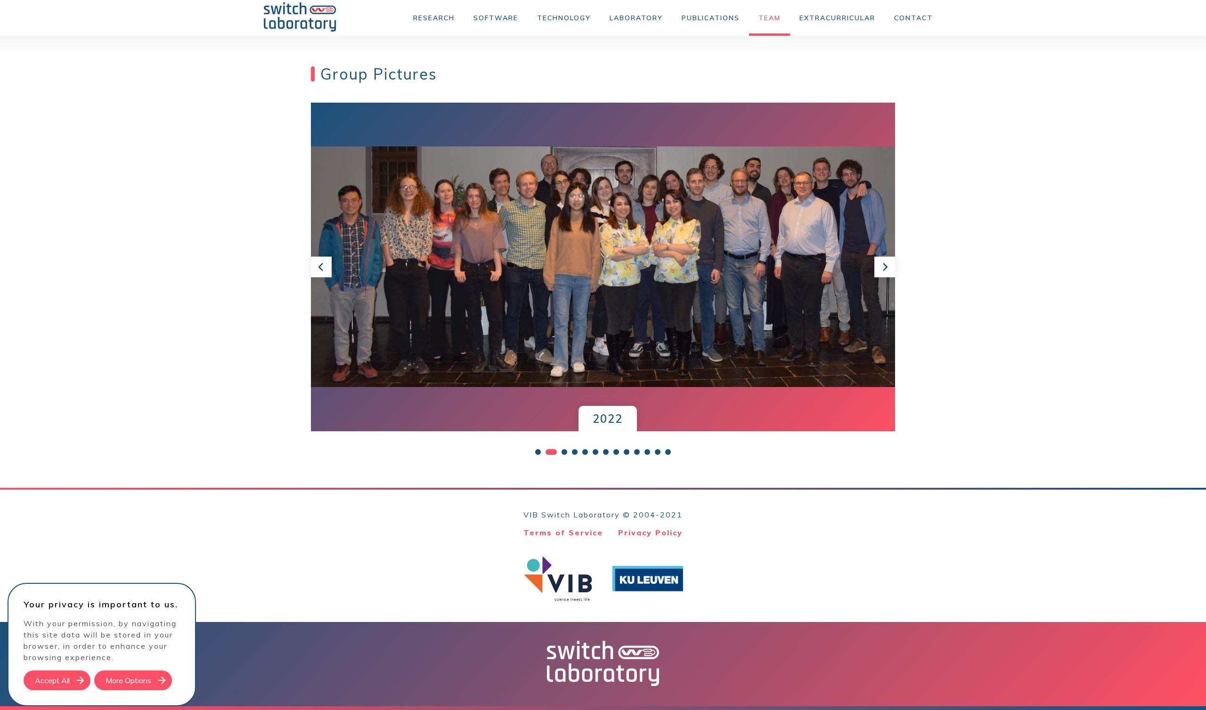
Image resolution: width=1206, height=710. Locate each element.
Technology (564, 18)
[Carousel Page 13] (668, 452)
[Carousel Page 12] (657, 452)
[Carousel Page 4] (575, 452)
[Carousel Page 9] (626, 452)
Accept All (52, 680)
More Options (128, 680)
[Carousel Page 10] (637, 452)
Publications (711, 18)
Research (434, 18)
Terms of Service (563, 532)
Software (495, 18)
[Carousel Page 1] (538, 452)
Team (769, 18)
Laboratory (636, 18)
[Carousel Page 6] (595, 452)
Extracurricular (837, 18)
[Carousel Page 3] (564, 452)
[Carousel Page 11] (647, 452)
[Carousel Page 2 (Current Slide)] (551, 452)
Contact (913, 18)
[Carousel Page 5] (585, 452)
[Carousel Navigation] (603, 267)
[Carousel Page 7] (606, 452)
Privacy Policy (650, 532)
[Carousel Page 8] (616, 452)
